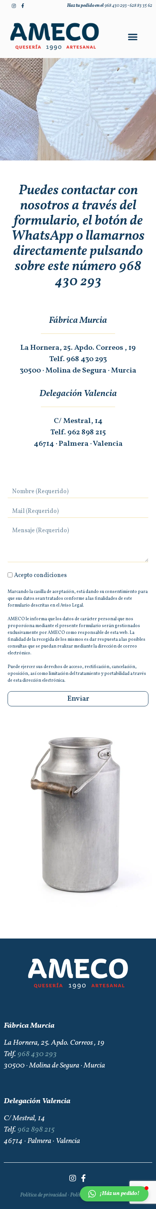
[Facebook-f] (22, 6)
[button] (132, 36)
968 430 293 (116, 6)
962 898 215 (36, 1129)
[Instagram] (13, 6)
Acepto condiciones (40, 576)
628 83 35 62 (140, 6)
